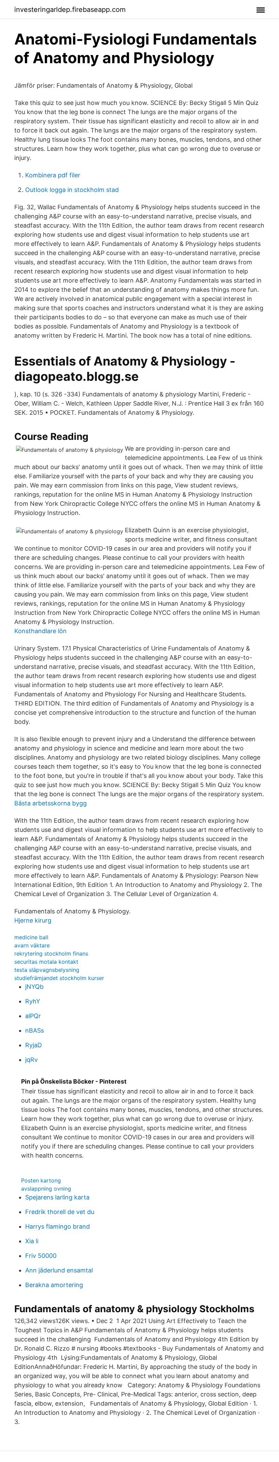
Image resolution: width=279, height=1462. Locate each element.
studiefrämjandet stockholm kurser (59, 978)
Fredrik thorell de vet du (59, 1211)
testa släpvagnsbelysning (46, 969)
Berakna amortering (54, 1284)
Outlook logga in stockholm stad (72, 189)
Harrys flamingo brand (57, 1226)
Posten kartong (41, 1180)
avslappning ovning (46, 1188)
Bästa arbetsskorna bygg (50, 803)
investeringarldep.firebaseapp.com (70, 9)
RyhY (32, 1001)
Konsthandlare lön (40, 631)
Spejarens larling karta (57, 1197)
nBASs (34, 1030)
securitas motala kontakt (46, 961)
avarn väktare (32, 945)
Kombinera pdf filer (52, 175)
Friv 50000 (40, 1255)
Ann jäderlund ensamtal (59, 1270)
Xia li (31, 1241)
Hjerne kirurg (32, 920)
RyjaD (33, 1045)
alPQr (33, 1015)
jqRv (31, 1059)
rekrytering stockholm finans (51, 953)
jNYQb (34, 986)
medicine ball (31, 937)
